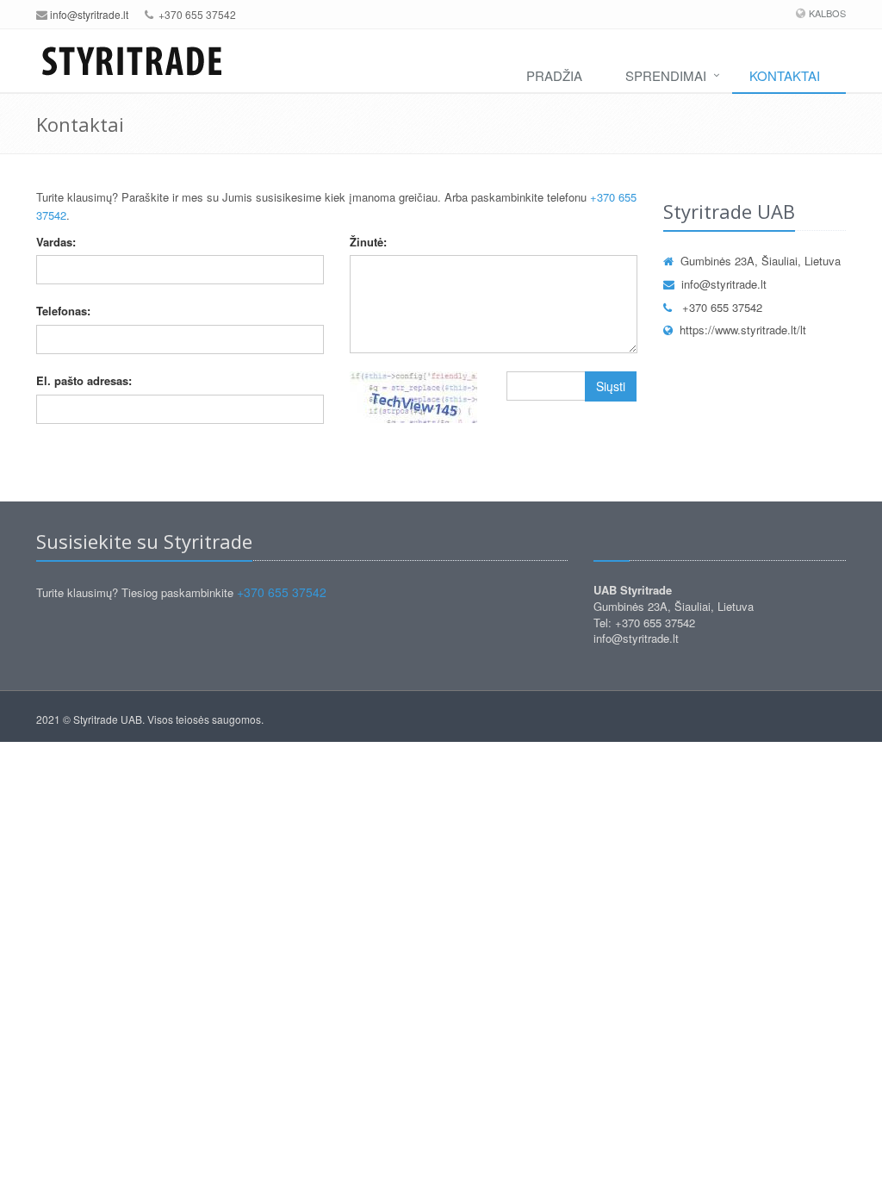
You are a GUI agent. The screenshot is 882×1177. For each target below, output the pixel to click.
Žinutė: (368, 242)
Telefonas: (63, 310)
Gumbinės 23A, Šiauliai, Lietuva (760, 260)
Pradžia (554, 75)
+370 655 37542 (720, 307)
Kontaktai (784, 75)
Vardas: (56, 242)
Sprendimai (665, 75)
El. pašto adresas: (84, 380)
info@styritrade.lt (89, 14)
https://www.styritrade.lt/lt (743, 329)
